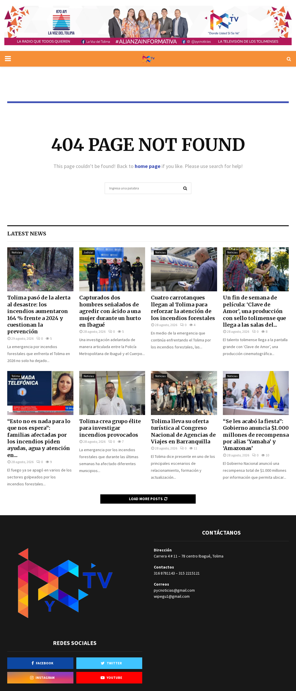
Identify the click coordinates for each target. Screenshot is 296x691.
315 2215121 (189, 573)
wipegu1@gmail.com (172, 596)
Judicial (88, 252)
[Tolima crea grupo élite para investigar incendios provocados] (112, 393)
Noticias (17, 252)
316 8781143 (164, 573)
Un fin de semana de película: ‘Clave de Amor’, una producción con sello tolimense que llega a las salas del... (254, 311)
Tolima (16, 376)
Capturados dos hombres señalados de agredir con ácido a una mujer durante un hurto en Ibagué (110, 311)
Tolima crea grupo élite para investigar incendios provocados (110, 428)
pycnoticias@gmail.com (174, 590)
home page (147, 166)
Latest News (26, 233)
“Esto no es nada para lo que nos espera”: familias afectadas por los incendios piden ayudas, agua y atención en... (38, 438)
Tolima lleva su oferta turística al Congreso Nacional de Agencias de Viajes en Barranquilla (183, 431)
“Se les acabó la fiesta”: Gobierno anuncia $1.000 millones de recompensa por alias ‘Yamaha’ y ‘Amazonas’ (256, 435)
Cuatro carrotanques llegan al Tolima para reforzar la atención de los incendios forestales (183, 307)
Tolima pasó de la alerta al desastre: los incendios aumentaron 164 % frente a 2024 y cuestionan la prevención (38, 314)
